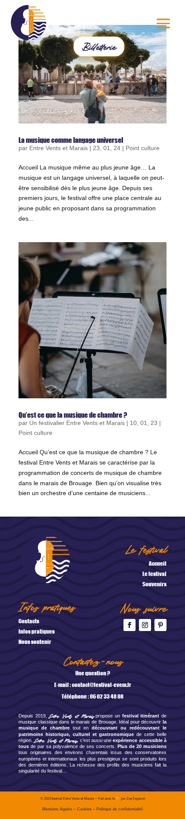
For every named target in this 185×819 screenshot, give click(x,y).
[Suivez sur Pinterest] (160, 625)
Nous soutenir (34, 641)
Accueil (157, 563)
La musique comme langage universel (70, 139)
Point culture (143, 148)
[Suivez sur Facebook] (129, 625)
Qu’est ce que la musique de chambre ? (72, 414)
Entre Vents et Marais (58, 148)
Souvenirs (154, 584)
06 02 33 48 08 (106, 696)
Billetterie (99, 46)
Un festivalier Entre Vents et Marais (77, 422)
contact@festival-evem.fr (101, 684)
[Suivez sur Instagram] (145, 625)
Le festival (154, 573)
